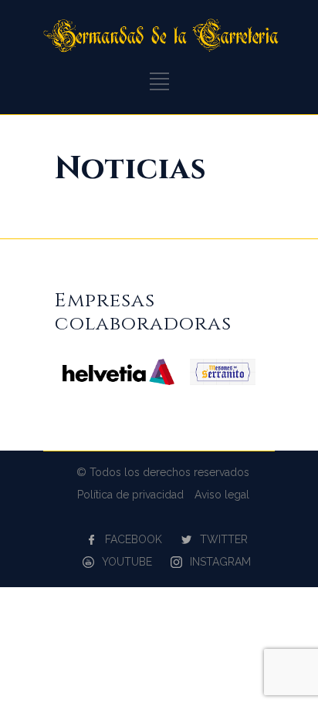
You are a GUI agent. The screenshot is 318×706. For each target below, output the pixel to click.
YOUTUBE (127, 562)
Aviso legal (222, 494)
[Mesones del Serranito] (222, 381)
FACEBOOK (133, 539)
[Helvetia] (118, 381)
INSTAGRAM (220, 562)
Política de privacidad (130, 494)
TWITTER (224, 539)
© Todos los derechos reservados (162, 472)
